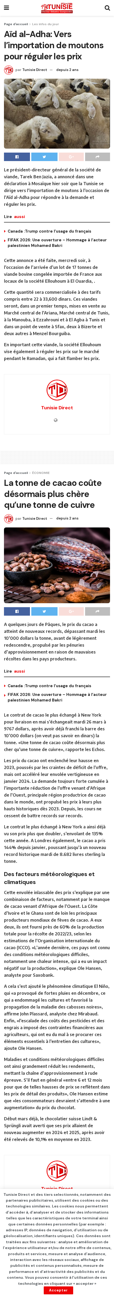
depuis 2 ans (67, 70)
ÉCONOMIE (41, 473)
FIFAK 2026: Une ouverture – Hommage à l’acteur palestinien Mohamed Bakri (57, 242)
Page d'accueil (16, 24)
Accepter (58, 1290)
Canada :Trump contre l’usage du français (49, 231)
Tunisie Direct (34, 70)
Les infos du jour (45, 24)
